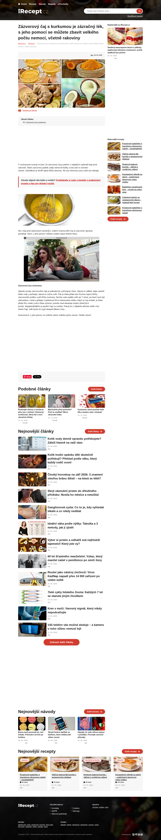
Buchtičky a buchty (61, 760)
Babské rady (22, 825)
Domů (24, 4)
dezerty (24, 760)
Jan (92, 55)
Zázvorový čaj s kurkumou (36, 122)
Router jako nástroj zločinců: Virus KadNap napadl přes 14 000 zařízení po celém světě (74, 576)
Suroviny (91, 825)
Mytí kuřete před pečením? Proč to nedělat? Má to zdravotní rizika (60, 412)
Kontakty (55, 808)
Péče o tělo (49, 825)
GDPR (54, 811)
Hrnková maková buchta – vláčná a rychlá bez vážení (130, 167)
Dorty (106, 807)
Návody (42, 4)
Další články (96, 389)
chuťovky (95, 807)
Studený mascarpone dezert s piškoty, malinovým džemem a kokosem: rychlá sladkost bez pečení (124, 50)
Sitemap (75, 811)
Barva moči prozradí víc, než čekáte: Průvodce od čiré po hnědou (30, 734)
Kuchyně (42, 825)
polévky (101, 807)
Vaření (35, 827)
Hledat (139, 11)
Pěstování (28, 827)
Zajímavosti (83, 825)
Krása (29, 825)
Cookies (75, 808)
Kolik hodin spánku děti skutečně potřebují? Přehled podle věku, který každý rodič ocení (72, 458)
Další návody (93, 712)
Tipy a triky (21, 827)
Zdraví (46, 827)
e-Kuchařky (63, 4)
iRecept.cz (22, 43)
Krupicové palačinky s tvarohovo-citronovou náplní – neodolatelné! (132, 146)
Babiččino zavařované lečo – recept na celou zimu (132, 189)
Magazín (52, 4)
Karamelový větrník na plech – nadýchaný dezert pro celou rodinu (128, 777)
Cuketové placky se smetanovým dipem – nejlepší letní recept (131, 200)
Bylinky (69, 825)
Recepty (32, 4)
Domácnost (35, 825)
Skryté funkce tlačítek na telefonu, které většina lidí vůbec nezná (59, 734)
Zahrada (40, 827)
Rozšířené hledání (135, 16)
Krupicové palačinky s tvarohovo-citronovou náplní (132, 210)
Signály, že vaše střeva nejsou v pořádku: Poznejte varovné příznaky (91, 734)
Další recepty (116, 219)
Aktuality (63, 825)
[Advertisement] (61, 143)
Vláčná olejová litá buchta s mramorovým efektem (132, 156)
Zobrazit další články (61, 642)
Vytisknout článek (30, 110)
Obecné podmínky (59, 814)
